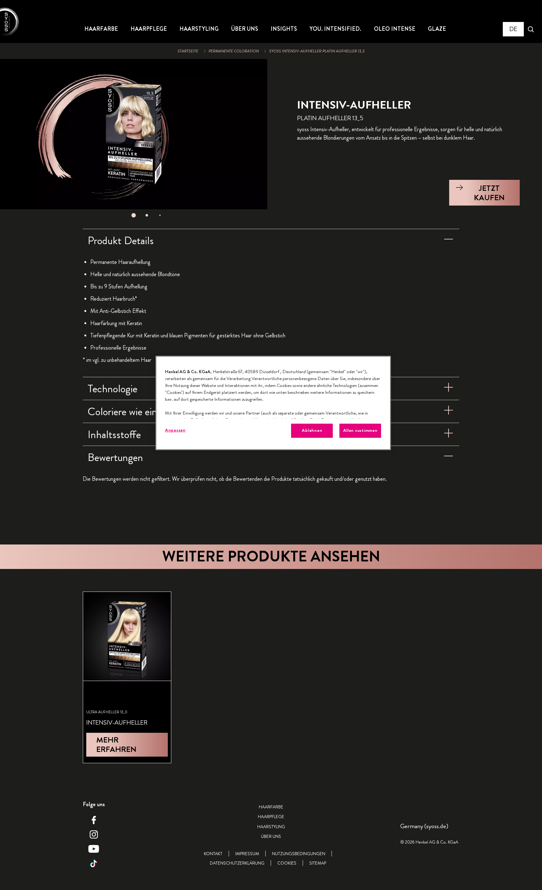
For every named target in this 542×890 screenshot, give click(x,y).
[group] (133, 140)
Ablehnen (312, 430)
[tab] (133, 215)
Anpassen (175, 430)
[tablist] (133, 215)
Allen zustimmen (360, 430)
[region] (273, 403)
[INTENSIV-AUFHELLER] (127, 677)
